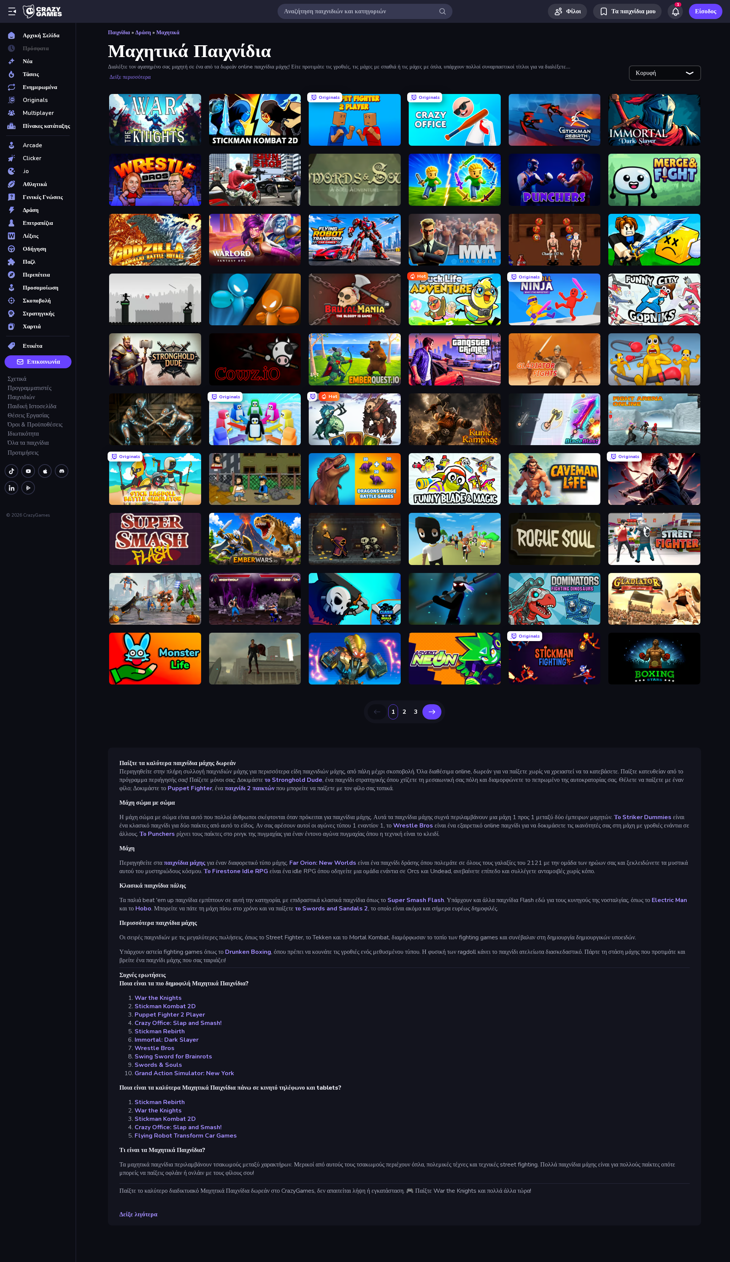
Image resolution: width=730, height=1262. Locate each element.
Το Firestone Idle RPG (236, 871)
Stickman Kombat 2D (165, 1006)
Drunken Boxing (248, 952)
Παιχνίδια (119, 32)
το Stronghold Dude (293, 780)
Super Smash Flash (415, 900)
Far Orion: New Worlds (322, 863)
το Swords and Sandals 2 (331, 908)
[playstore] (28, 488)
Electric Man (669, 900)
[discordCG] (61, 471)
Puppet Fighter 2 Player (170, 1015)
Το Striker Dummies (642, 817)
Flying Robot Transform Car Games (186, 1136)
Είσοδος (705, 11)
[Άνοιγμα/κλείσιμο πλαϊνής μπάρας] (12, 11)
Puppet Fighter (190, 788)
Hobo (143, 908)
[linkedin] (11, 488)
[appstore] (45, 471)
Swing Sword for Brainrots (173, 1056)
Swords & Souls (158, 1065)
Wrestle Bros (413, 825)
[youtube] (28, 471)
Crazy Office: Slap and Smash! (178, 1023)
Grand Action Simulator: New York (184, 1073)
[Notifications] (675, 11)
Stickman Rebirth (160, 1031)
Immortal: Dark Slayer (166, 1040)
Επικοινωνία (43, 362)
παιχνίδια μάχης (185, 863)
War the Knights (158, 998)
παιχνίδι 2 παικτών (250, 788)
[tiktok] (11, 471)
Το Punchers (157, 834)
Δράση (143, 32)
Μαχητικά (167, 32)
